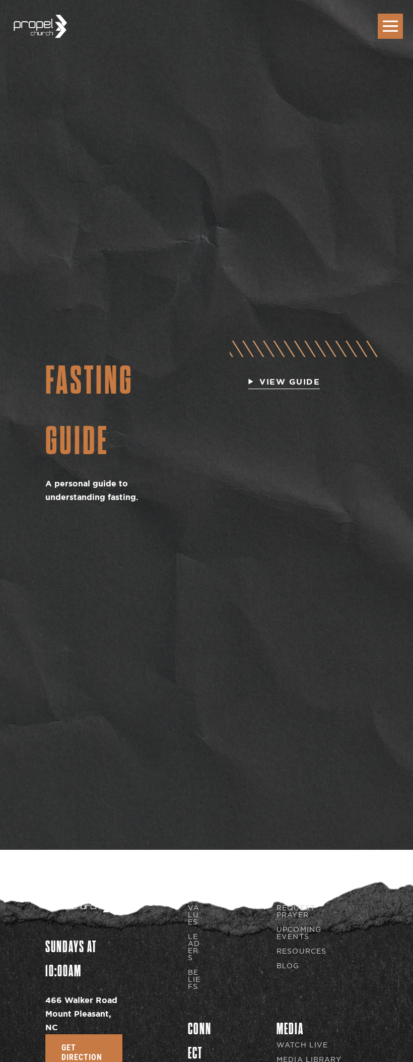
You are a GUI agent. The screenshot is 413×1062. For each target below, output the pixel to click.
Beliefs (194, 979)
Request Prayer (296, 911)
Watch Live (302, 1045)
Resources (301, 951)
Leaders (194, 947)
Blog (288, 966)
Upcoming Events (299, 933)
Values (193, 915)
